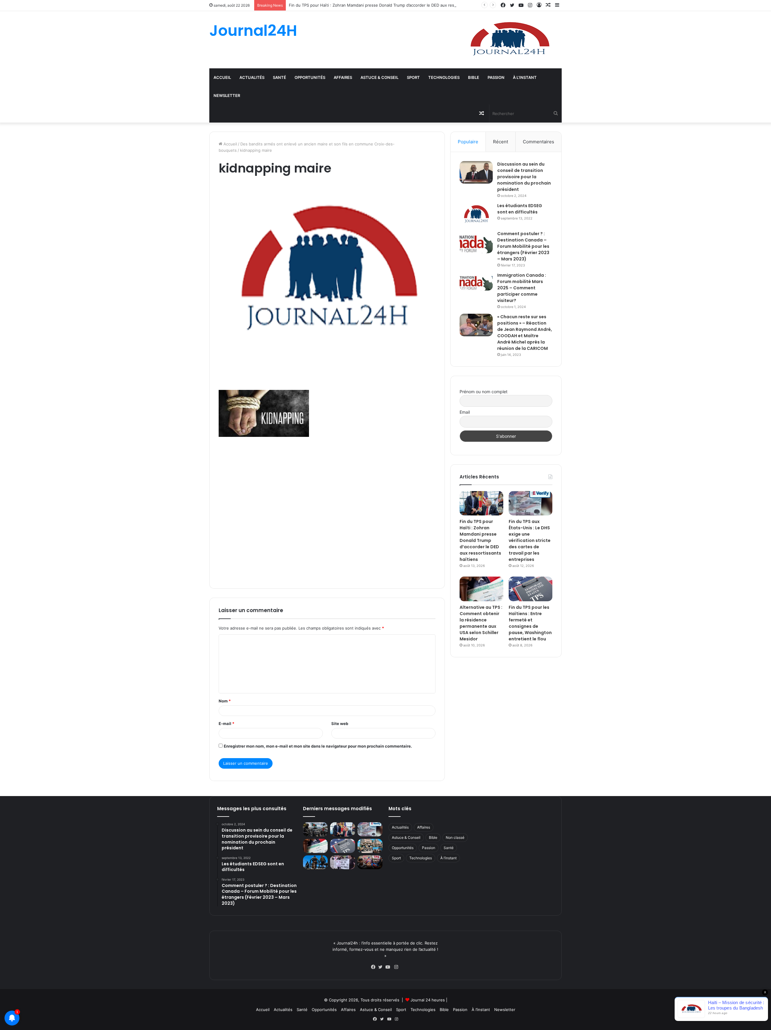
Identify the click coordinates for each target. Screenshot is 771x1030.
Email (465, 412)
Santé (279, 77)
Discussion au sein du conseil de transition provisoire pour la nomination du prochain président (524, 176)
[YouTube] (389, 967)
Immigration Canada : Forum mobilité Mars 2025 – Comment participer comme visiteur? (521, 287)
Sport (413, 77)
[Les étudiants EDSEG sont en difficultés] (476, 214)
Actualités (251, 77)
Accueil (222, 77)
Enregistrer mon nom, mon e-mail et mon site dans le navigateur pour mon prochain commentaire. (318, 746)
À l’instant (525, 77)
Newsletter (227, 95)
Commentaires (538, 142)
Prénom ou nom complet (483, 391)
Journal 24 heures (427, 999)
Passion (496, 77)
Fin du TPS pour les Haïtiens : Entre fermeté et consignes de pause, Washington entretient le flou (530, 623)
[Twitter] (382, 967)
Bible (473, 77)
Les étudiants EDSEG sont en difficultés (519, 209)
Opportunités (310, 77)
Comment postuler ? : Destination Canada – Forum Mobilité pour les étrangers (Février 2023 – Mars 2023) (523, 246)
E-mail (226, 723)
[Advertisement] (327, 512)
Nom (225, 701)
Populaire (468, 142)
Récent (500, 142)
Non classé (455, 837)
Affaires (343, 77)
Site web (339, 723)
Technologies (444, 77)
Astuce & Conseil (379, 77)
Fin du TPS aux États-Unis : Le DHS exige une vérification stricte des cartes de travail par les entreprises (530, 540)
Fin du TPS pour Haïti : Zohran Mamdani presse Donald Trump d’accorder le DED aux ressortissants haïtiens (390, 5)
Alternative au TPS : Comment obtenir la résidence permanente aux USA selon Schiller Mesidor (481, 623)
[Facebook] (374, 967)
